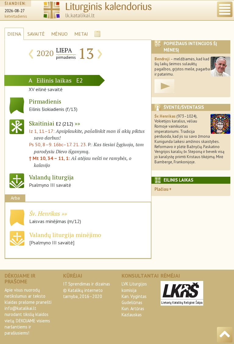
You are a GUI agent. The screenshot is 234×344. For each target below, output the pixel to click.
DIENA (14, 34)
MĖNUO (59, 34)
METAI (81, 34)
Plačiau (161, 189)
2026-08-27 (15, 10)
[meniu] (224, 9)
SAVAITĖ (36, 34)
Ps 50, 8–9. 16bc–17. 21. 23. (58, 144)
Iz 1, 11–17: (42, 131)
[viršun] (224, 334)
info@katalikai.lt (20, 308)
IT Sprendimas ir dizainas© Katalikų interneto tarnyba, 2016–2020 (86, 290)
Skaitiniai (51, 123)
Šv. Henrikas (44, 213)
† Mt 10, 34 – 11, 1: (50, 158)
